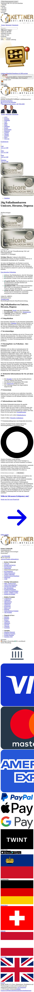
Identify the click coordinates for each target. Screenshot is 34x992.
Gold (5, 122)
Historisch (7, 131)
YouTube (6, 624)
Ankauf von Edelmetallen (11, 591)
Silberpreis (7, 623)
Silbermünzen (8, 601)
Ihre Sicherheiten (9, 588)
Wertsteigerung (27, 312)
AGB (5, 579)
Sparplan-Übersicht (9, 632)
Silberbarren (7, 603)
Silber (5, 123)
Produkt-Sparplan (9, 635)
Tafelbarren (7, 605)
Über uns (6, 138)
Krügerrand (7, 606)
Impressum (7, 577)
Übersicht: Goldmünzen (16, 418)
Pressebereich (8, 566)
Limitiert (6, 132)
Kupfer (6, 128)
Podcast (6, 620)
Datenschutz (7, 568)
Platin (5, 125)
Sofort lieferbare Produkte (11, 611)
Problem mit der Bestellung (11, 576)
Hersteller (9, 379)
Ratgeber (6, 618)
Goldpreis (7, 621)
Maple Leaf (7, 608)
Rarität (14, 310)
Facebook (7, 627)
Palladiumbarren (21, 415)
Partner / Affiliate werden (11, 592)
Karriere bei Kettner (9, 594)
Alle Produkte (8, 612)
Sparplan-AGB (8, 636)
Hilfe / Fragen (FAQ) (10, 583)
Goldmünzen (7, 598)
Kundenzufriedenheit (10, 589)
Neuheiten (7, 120)
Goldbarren (7, 600)
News (5, 137)
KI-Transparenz (8, 571)
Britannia (6, 609)
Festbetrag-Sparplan (9, 633)
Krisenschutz (7, 129)
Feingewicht (10, 383)
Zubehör (6, 135)
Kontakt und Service (10, 565)
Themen (6, 134)
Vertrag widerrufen (9, 574)
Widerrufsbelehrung (9, 573)
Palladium (7, 126)
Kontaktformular (21, 412)
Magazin (6, 617)
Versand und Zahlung (10, 586)
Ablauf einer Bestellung (10, 585)
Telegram (6, 626)
